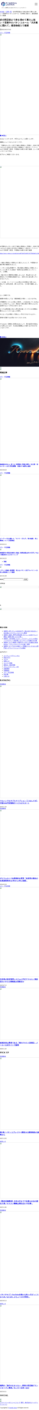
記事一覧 (9, 11)
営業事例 (6, 668)
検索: (1, 579)
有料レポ (6, 661)
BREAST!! (7, 657)
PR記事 (6, 674)
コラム (6, 659)
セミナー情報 (8, 663)
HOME (2, 11)
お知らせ (6, 676)
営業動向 (6, 670)
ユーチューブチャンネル (12, 656)
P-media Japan (13, 1407)
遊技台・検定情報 (9, 665)
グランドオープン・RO (11, 667)
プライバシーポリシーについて (10, 1402)
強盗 (5, 561)
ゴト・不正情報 (5, 32)
